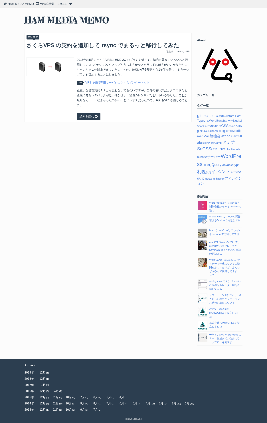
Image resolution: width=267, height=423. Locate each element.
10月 (69, 397)
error (234, 172)
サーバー (214, 157)
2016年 (29, 391)
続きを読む (87, 116)
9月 (82, 403)
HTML (207, 165)
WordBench (217, 120)
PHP (233, 136)
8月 (95, 403)
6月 (95, 397)
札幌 (201, 171)
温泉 (218, 116)
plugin (204, 142)
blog (228, 149)
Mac (206, 136)
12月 (42, 372)
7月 (82, 397)
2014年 (29, 403)
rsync (180, 51)
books (202, 126)
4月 (56, 391)
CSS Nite (218, 149)
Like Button (209, 130)
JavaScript (213, 126)
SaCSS (204, 148)
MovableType (230, 165)
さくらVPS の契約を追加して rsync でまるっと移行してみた (103, 45)
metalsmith (211, 178)
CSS (224, 126)
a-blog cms (224, 131)
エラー (229, 120)
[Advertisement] (108, 156)
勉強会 (215, 136)
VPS (187, 51)
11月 (56, 397)
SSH (237, 126)
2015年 (29, 397)
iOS (239, 172)
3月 (161, 403)
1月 (43, 384)
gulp (201, 178)
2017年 (29, 384)
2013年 (29, 409)
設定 (208, 172)
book (231, 126)
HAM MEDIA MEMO (67, 20)
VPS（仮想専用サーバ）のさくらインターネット (117, 82)
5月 (108, 397)
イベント (221, 171)
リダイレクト (208, 116)
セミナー (231, 142)
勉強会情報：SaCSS (53, 3)
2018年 (29, 378)
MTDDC (225, 136)
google (221, 178)
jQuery (216, 165)
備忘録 (169, 51)
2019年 (29, 372)
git (199, 115)
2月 (174, 403)
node (203, 157)
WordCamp (215, 142)
